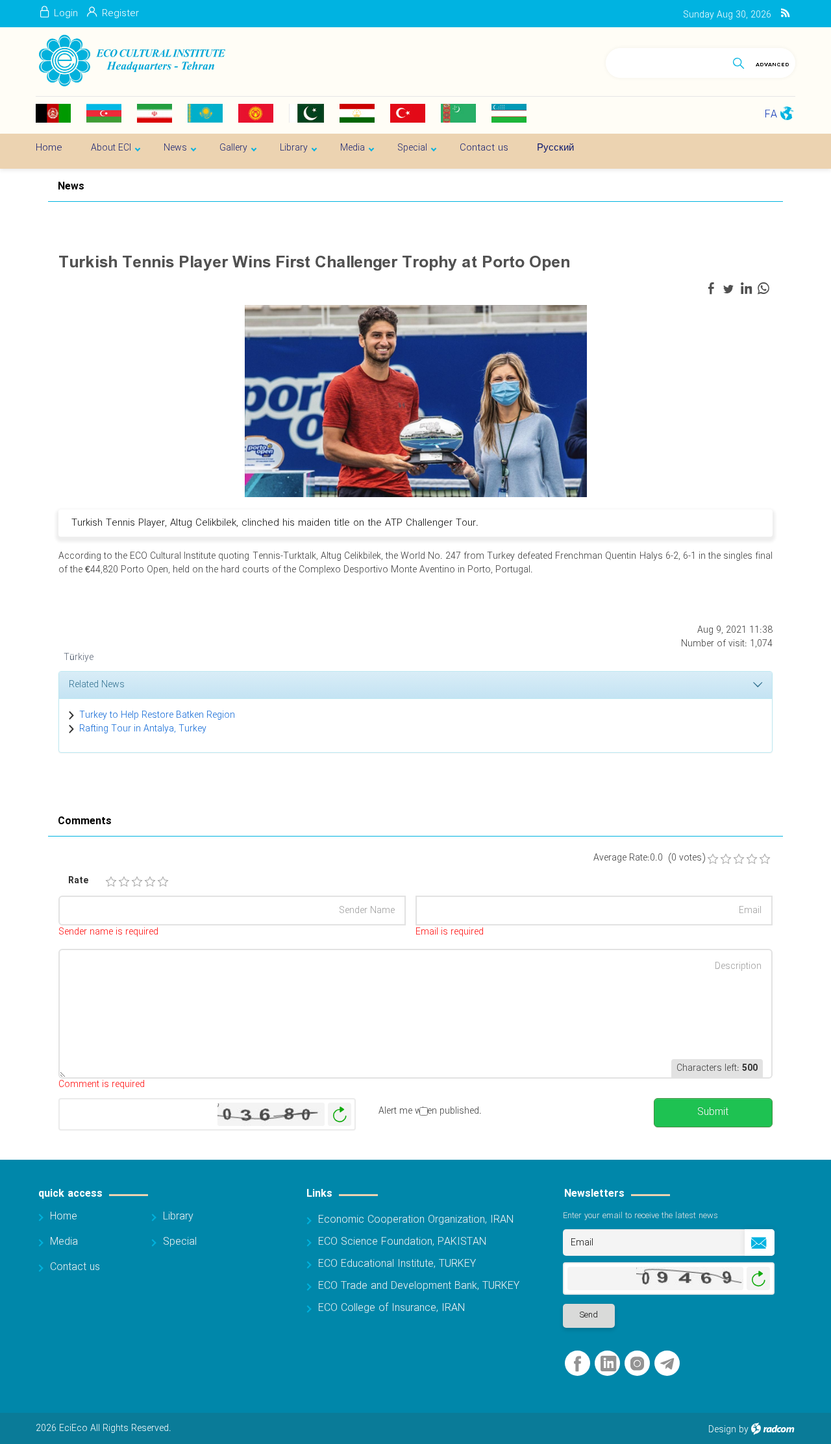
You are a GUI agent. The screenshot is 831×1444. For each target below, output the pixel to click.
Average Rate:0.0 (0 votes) (649, 858)
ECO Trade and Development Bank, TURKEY (418, 1286)
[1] (111, 882)
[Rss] (785, 13)
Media (64, 1242)
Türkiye (78, 657)
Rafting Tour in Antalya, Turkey (142, 729)
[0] (713, 859)
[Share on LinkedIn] (746, 289)
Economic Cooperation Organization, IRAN (416, 1220)
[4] (150, 882)
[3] (137, 882)
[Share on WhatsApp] (763, 289)
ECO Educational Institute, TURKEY (397, 1264)
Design (722, 1430)
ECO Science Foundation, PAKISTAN (402, 1242)
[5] (163, 882)
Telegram (667, 1364)
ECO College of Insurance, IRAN (391, 1308)
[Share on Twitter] (728, 289)
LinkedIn (608, 1364)
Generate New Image (339, 1114)
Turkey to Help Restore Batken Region (157, 715)
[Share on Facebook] (711, 289)
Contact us (75, 1267)
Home (63, 1216)
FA (771, 114)
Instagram (637, 1364)
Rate (78, 881)
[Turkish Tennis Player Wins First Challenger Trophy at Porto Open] (415, 400)
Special (180, 1242)
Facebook (577, 1364)
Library (178, 1216)
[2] (124, 882)
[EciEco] (131, 61)
